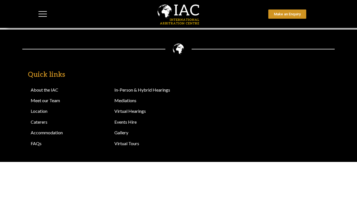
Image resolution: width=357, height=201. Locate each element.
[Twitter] (322, 78)
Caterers (39, 122)
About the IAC (44, 89)
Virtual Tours (126, 143)
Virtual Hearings (130, 111)
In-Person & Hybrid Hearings (142, 89)
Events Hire (125, 122)
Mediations (125, 100)
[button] (313, 14)
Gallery (121, 132)
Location (39, 111)
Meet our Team (45, 100)
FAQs (36, 143)
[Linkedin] (307, 78)
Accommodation (47, 132)
